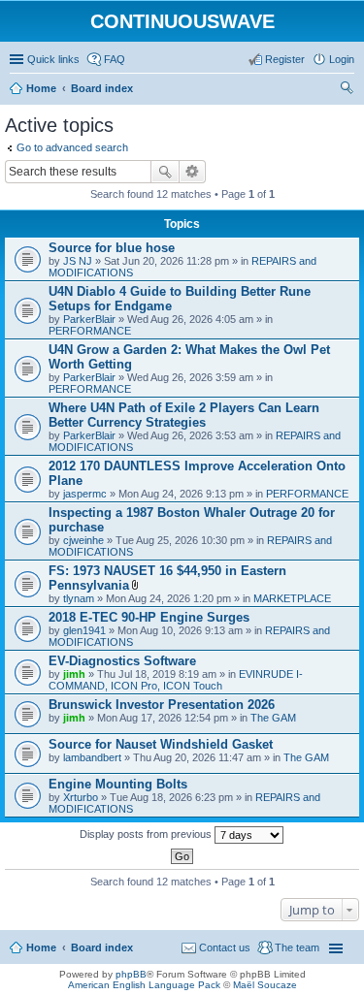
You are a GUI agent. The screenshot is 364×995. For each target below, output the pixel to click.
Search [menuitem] (346, 90)
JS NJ (77, 261)
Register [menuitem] (285, 59)
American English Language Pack (144, 984)
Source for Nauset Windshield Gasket (161, 744)
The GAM (273, 717)
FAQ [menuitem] (114, 59)
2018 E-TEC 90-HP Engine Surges (149, 617)
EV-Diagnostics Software (122, 661)
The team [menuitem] (297, 947)
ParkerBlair (89, 319)
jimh (74, 674)
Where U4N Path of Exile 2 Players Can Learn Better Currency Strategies (184, 415)
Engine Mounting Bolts (118, 784)
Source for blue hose (112, 248)
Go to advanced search (72, 147)
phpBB (131, 974)
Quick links (53, 59)
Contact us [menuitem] (224, 947)
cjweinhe (83, 540)
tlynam (78, 598)
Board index (102, 947)
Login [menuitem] (341, 59)
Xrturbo (80, 797)
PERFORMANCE (90, 331)
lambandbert (92, 757)
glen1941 (84, 630)
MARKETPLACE (292, 598)
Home (41, 947)
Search (165, 171)
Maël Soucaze (265, 984)
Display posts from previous (147, 834)
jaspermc (85, 493)
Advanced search (193, 171)
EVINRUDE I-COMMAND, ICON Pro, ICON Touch (176, 679)
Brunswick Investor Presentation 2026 (162, 704)
